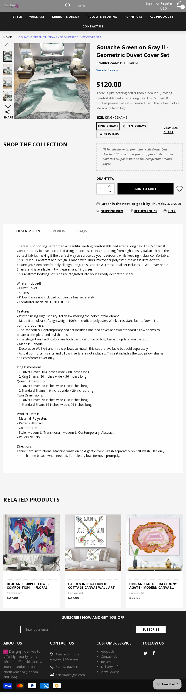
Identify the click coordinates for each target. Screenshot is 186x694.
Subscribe (150, 629)
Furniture (133, 17)
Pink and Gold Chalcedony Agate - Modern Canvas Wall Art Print (153, 586)
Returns (106, 662)
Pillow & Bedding (102, 17)
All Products (162, 17)
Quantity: (105, 178)
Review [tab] (59, 231)
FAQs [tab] (82, 231)
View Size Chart (171, 130)
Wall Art (37, 17)
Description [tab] (28, 231)
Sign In (150, 3)
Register (166, 3)
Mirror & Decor (65, 17)
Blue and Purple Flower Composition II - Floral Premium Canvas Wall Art (30, 586)
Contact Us (93, 26)
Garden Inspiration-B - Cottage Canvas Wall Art (91, 586)
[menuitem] (17, 17)
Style (17, 17)
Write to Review (107, 70)
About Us (108, 651)
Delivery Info (110, 666)
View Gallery (110, 672)
